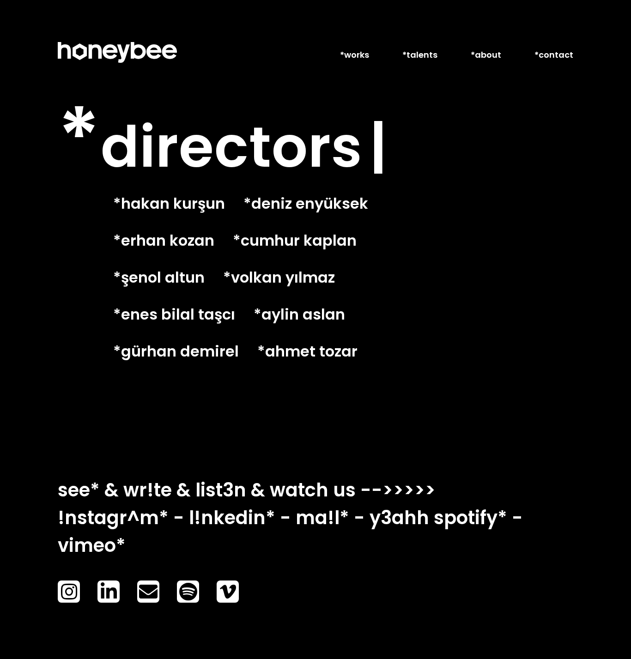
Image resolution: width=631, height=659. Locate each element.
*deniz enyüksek (305, 203)
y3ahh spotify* (438, 518)
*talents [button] (419, 54)
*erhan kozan (163, 240)
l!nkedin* (232, 518)
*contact (553, 54)
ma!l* (322, 518)
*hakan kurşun (169, 203)
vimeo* (92, 545)
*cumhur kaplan (295, 240)
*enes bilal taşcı (174, 314)
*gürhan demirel (176, 351)
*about (486, 54)
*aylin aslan (299, 314)
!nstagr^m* (113, 518)
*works (354, 54)
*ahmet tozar (307, 351)
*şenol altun (159, 277)
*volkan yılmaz (279, 277)
